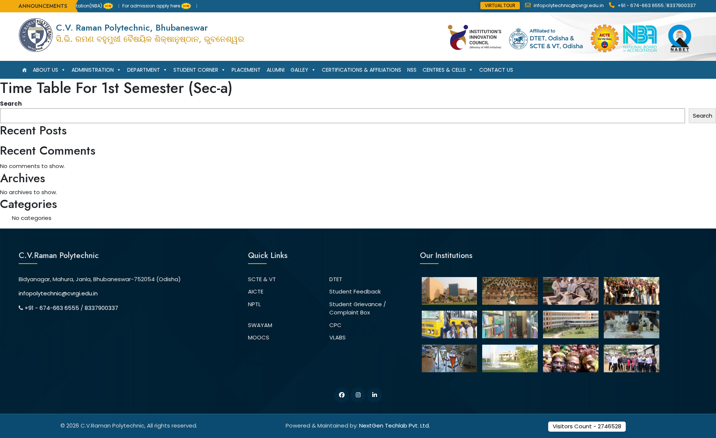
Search (11, 104)
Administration (93, 70)
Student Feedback (355, 291)
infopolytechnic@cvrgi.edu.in (568, 5)
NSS (412, 70)
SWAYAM (260, 325)
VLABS (337, 337)
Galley (299, 70)
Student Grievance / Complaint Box (357, 308)
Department (143, 70)
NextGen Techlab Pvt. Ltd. (394, 425)
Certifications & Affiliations (361, 70)
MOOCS (258, 337)
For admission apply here (140, 6)
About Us (45, 70)
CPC (335, 325)
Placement (246, 70)
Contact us (496, 70)
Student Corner (195, 70)
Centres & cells (444, 70)
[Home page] (24, 69)
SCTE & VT (262, 279)
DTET (335, 279)
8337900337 (680, 5)
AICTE (255, 291)
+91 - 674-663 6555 (640, 5)
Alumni (276, 70)
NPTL (254, 304)
